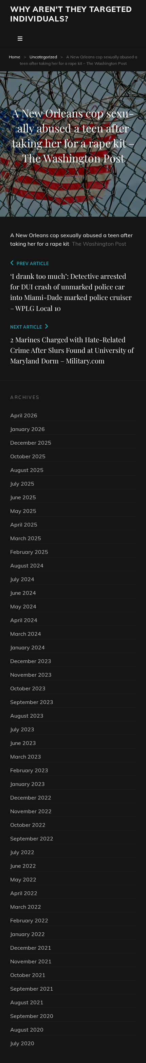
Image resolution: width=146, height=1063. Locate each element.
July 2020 (22, 1043)
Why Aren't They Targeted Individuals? (71, 14)
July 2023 (22, 729)
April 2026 (23, 415)
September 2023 (31, 702)
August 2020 (26, 1029)
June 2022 (23, 865)
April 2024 (23, 620)
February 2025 (29, 551)
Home (14, 56)
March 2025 (25, 538)
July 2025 (22, 483)
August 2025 (26, 469)
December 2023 (30, 661)
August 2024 (26, 565)
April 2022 (23, 893)
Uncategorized (43, 56)
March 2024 (25, 633)
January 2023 (27, 783)
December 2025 (30, 442)
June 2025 (23, 497)
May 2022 (23, 879)
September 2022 (31, 838)
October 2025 (27, 456)
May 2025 (23, 510)
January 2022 (27, 934)
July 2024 (22, 579)
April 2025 (23, 524)
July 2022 (22, 852)
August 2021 (26, 1002)
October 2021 (27, 975)
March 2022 (25, 906)
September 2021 (31, 988)
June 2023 (23, 742)
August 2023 (26, 715)
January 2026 (27, 429)
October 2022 (27, 824)
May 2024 (23, 606)
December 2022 (30, 797)
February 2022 (29, 920)
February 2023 (29, 770)
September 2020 (31, 1015)
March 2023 (25, 756)
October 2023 (27, 688)
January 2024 (27, 647)
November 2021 (31, 961)
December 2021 (30, 947)
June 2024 (23, 592)
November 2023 (31, 674)
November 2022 (31, 811)
